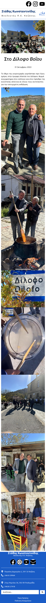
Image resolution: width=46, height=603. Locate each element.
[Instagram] (35, 4)
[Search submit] (42, 592)
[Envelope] (33, 562)
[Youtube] (42, 4)
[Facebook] (28, 4)
